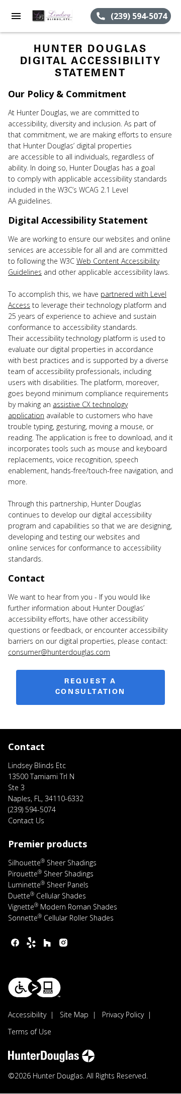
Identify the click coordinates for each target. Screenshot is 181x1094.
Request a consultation (90, 687)
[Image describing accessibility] (34, 987)
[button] (16, 16)
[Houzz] (47, 943)
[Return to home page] (61, 16)
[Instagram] (63, 943)
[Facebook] (15, 943)
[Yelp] (31, 943)
